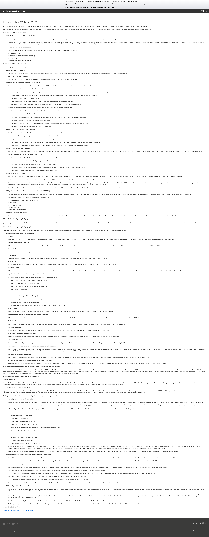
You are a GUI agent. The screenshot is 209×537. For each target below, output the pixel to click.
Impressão (5, 531)
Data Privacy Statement (30, 531)
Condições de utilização (43, 531)
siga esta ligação (134, 1)
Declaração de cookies (16, 531)
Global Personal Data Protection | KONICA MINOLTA (18, 510)
